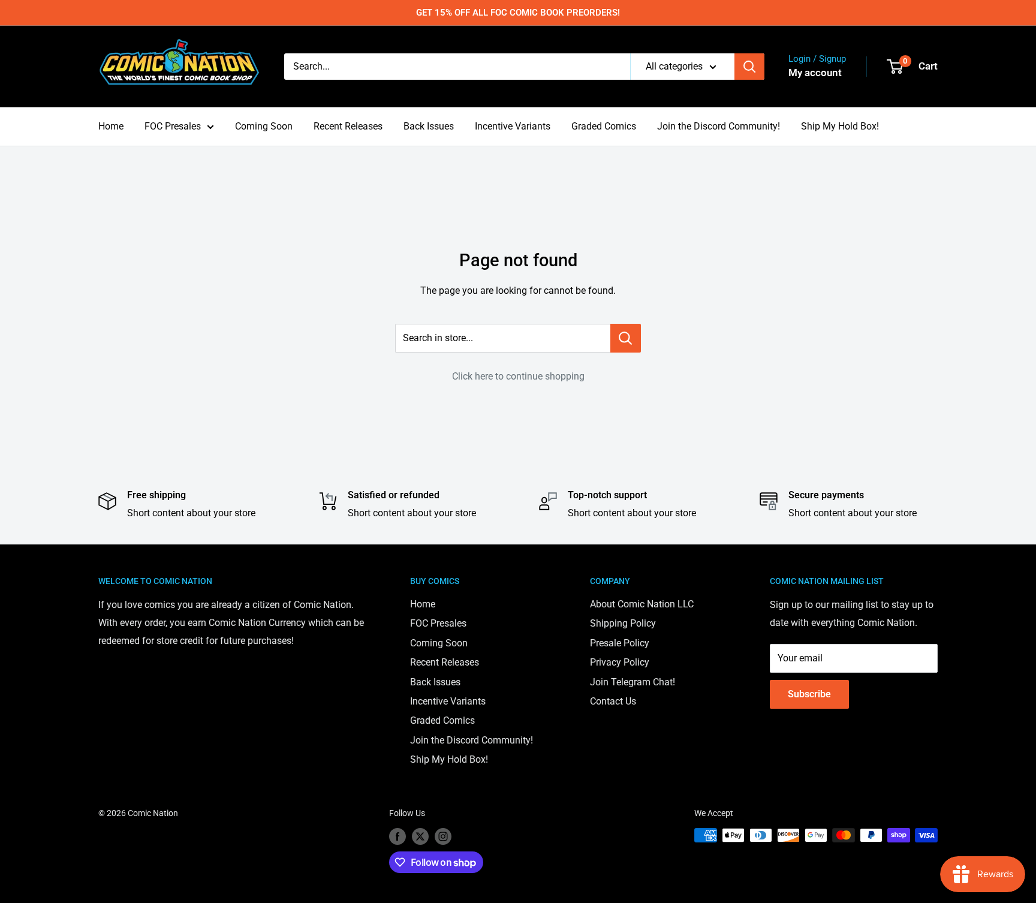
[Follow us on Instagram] (443, 836)
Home (111, 126)
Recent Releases (348, 126)
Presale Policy (619, 643)
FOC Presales (172, 126)
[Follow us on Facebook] (397, 836)
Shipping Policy (623, 623)
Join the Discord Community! (718, 126)
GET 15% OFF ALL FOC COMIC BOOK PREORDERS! (518, 12)
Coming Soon (264, 126)
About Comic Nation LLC (642, 604)
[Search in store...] (625, 338)
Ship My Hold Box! (840, 126)
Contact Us (613, 701)
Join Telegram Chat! (632, 682)
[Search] (749, 66)
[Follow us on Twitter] (420, 836)
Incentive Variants (512, 126)
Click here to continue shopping (518, 376)
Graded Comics (603, 126)
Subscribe (809, 694)
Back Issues (428, 126)
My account (815, 73)
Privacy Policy (619, 662)
